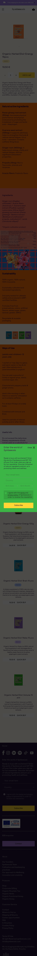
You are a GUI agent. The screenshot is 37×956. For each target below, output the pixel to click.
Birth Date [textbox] (10, 486)
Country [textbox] (9, 480)
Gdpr (5, 495)
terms (22, 493)
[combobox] (18, 480)
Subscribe (18, 505)
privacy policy (13, 495)
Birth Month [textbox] (25, 486)
